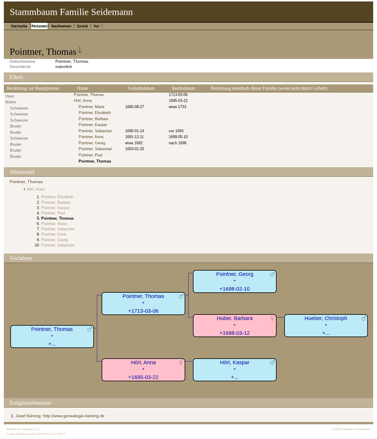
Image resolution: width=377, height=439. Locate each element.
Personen (39, 26)
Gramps (27, 429)
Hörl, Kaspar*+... (234, 370)
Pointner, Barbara (93, 119)
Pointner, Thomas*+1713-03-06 (143, 303)
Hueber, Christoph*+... (326, 325)
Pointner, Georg (92, 143)
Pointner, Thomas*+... (52, 336)
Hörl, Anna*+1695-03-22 (143, 370)
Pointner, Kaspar (93, 124)
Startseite (19, 26)
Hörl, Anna (83, 100)
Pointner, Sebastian (95, 131)
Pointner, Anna (91, 137)
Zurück (82, 26)
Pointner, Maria (91, 107)
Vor (96, 26)
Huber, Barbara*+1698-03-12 (235, 325)
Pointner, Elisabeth (95, 112)
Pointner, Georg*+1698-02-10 (234, 281)
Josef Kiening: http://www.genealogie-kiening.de (60, 415)
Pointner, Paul (90, 155)
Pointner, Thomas (89, 94)
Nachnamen (61, 26)
